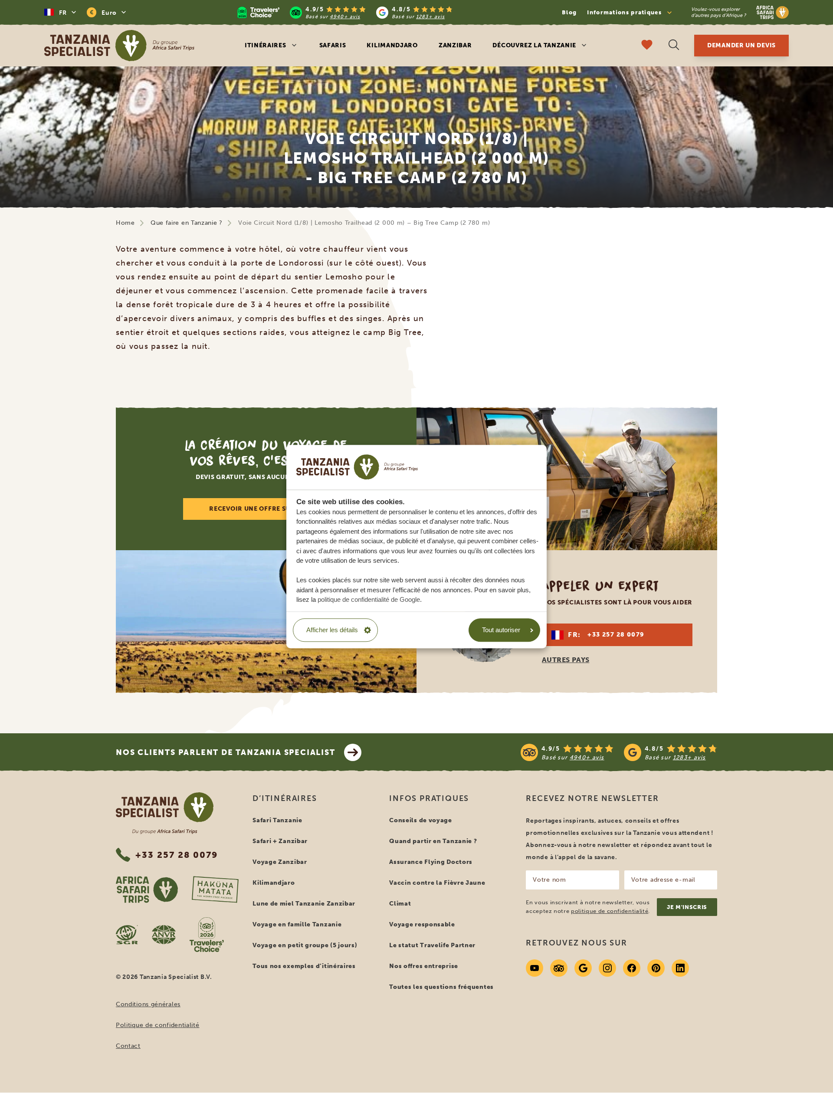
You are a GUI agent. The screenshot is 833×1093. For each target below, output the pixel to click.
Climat (400, 903)
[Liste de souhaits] (646, 45)
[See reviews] (619, 752)
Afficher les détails (332, 629)
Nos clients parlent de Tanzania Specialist (225, 752)
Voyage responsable (422, 924)
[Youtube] (534, 968)
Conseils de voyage (420, 820)
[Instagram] (607, 968)
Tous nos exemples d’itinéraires (304, 966)
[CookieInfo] (357, 466)
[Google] (583, 968)
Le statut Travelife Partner (432, 945)
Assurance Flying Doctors (430, 862)
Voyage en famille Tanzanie (297, 924)
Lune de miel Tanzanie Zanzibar (304, 903)
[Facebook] (631, 968)
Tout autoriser (501, 629)
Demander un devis (741, 45)
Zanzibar (455, 45)
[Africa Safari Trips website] (147, 889)
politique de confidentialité (609, 911)
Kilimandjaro (392, 45)
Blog (569, 12)
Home (125, 222)
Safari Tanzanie (277, 820)
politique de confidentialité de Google (369, 599)
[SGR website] (127, 934)
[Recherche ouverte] (673, 45)
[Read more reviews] (345, 12)
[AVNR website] (164, 934)
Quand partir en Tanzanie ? (433, 841)
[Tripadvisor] (558, 968)
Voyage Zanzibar (280, 862)
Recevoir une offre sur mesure (266, 508)
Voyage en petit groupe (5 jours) (305, 945)
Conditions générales (148, 1004)
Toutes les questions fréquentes (441, 987)
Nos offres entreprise (423, 966)
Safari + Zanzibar (280, 841)
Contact (128, 1046)
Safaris (332, 45)
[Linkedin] (680, 968)
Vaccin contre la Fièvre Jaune (437, 882)
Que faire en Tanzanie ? (187, 222)
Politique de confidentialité (158, 1025)
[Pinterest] (656, 968)
